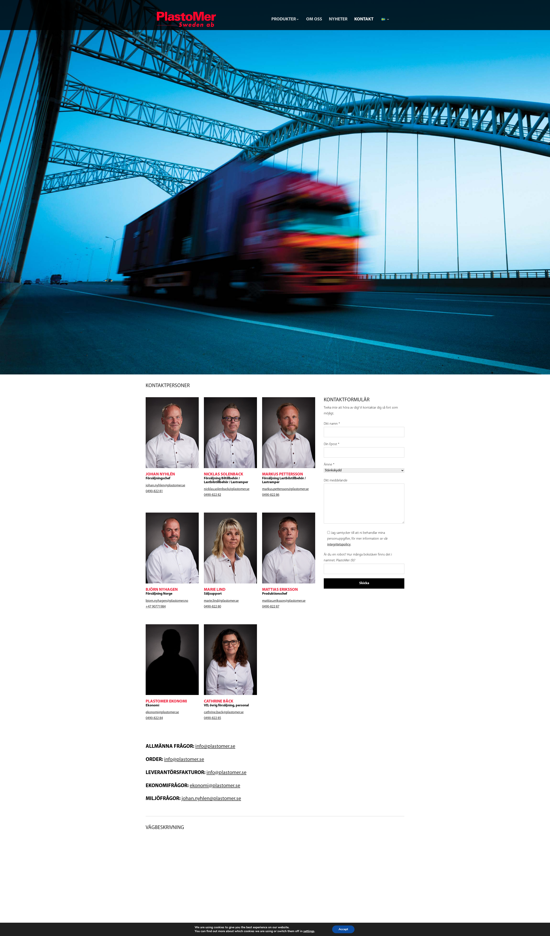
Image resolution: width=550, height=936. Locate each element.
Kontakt (363, 19)
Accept (343, 929)
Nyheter (338, 19)
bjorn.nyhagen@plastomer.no (167, 601)
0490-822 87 (270, 606)
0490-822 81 (154, 491)
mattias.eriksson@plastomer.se (284, 601)
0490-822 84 (154, 718)
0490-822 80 (212, 606)
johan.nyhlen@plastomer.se (165, 485)
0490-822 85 (212, 718)
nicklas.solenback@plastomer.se (226, 489)
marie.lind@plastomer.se (221, 601)
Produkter (283, 19)
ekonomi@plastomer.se (162, 712)
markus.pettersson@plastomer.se (285, 489)
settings (308, 931)
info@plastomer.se (215, 746)
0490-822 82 (212, 495)
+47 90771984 (156, 606)
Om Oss (314, 19)
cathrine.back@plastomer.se (224, 712)
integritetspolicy (339, 544)
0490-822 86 (270, 495)
